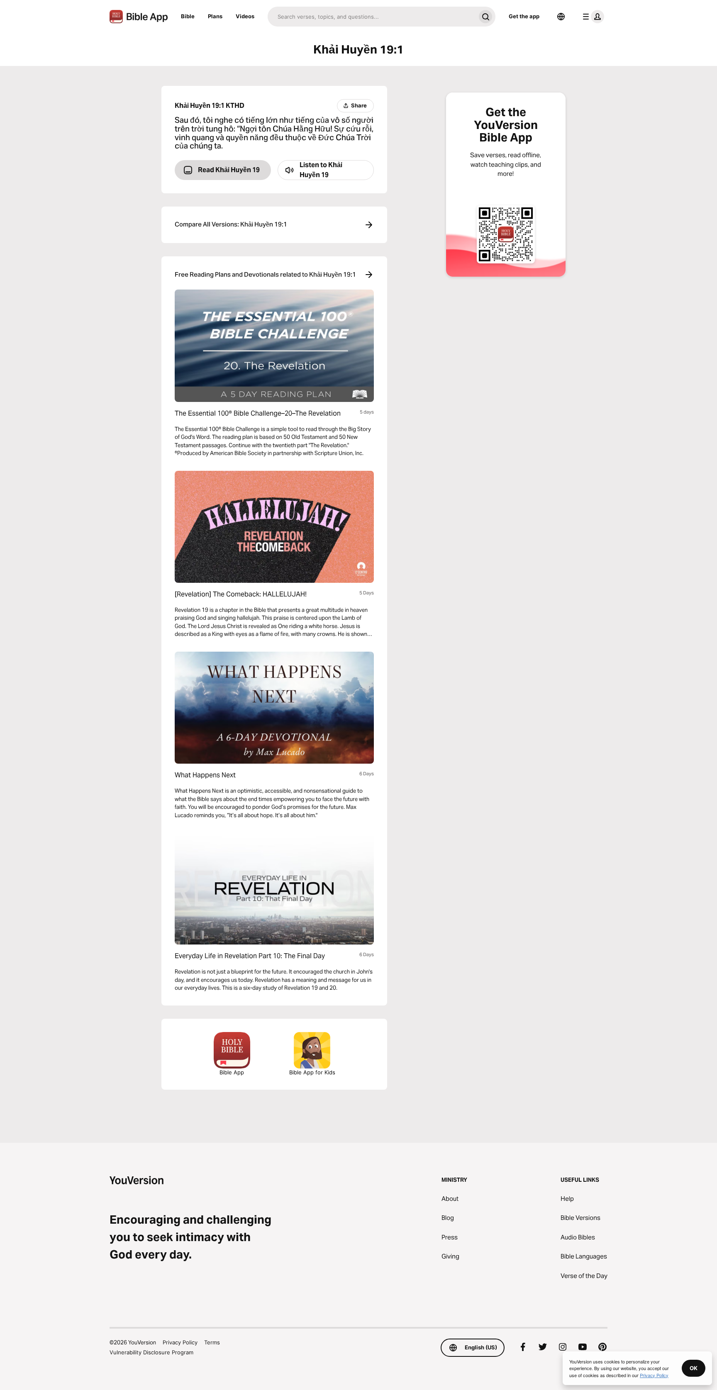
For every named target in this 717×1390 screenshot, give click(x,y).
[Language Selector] (561, 16)
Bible (188, 16)
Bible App (231, 1072)
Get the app (524, 16)
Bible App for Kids (312, 1072)
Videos (245, 16)
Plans (215, 16)
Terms (212, 1342)
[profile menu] (591, 16)
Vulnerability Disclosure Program (151, 1352)
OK (693, 1368)
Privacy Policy (180, 1342)
